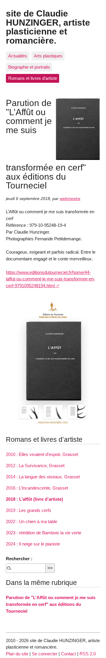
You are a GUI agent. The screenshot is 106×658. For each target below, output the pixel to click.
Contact (68, 653)
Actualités (17, 55)
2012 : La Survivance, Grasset (35, 465)
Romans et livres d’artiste (32, 78)
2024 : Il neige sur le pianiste (33, 543)
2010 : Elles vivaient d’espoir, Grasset (42, 454)
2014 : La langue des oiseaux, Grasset (43, 476)
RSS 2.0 (88, 653)
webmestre (70, 198)
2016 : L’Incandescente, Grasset (37, 487)
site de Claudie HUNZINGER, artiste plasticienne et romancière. (48, 26)
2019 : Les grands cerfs (28, 510)
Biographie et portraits (29, 67)
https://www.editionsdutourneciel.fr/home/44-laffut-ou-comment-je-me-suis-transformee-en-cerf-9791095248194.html (50, 279)
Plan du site (17, 653)
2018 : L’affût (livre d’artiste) (34, 499)
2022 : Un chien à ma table (31, 521)
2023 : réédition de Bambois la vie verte (43, 532)
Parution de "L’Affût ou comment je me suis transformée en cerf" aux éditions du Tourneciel (50, 604)
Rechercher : (19, 558)
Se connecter (44, 653)
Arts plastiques (48, 55)
